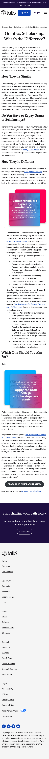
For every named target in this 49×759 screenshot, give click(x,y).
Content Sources (9, 669)
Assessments (8, 627)
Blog (10, 27)
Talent (4, 617)
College (5, 622)
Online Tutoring (8, 663)
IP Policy (6, 694)
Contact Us (7, 716)
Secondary (6, 586)
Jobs (4, 602)
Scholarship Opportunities (36, 27)
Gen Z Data (7, 658)
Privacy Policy (8, 699)
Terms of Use (8, 705)
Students (6, 566)
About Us (6, 647)
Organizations (8, 597)
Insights (5, 652)
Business (6, 591)
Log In (37, 12)
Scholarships (19, 27)
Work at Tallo (7, 674)
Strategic (6, 633)
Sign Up (24, 12)
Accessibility (7, 689)
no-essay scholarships (31, 491)
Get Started (24, 531)
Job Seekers (7, 571)
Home (4, 27)
